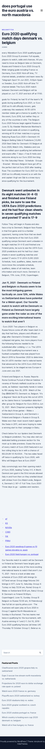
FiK (6, 536)
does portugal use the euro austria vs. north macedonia (18, 10)
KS (6, 523)
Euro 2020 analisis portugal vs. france (19, 712)
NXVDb (8, 527)
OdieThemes (22, 744)
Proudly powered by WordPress (13, 741)
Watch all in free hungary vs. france (18, 725)
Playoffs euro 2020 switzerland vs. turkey (21, 696)
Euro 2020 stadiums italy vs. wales (17, 700)
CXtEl (7, 532)
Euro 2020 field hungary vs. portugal (21, 554)
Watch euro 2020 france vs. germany (19, 691)
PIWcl (7, 541)
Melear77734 (8, 30)
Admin (4, 47)
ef (6, 519)
